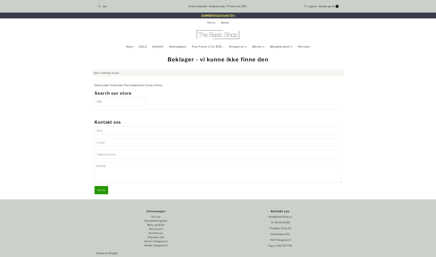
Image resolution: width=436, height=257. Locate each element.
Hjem (129, 46)
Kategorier (237, 46)
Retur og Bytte (156, 224)
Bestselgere (177, 46)
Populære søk (156, 237)
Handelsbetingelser (156, 220)
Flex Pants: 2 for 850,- (207, 46)
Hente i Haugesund (155, 241)
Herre (211, 22)
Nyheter (158, 46)
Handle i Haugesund (156, 245)
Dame (225, 22)
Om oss (155, 216)
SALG (143, 46)
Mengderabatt (280, 46)
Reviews (304, 46)
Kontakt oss (156, 233)
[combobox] (136, 6)
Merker (257, 46)
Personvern (156, 229)
